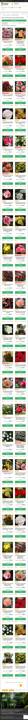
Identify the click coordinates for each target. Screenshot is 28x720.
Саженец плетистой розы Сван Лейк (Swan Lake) (20, 203)
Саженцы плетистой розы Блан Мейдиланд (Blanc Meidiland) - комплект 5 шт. (7, 639)
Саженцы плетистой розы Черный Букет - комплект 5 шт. (7, 529)
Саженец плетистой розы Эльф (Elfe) (20, 150)
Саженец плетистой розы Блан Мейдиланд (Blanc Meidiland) (7, 445)
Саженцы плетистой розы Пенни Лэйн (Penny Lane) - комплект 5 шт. (20, 529)
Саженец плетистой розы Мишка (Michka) (7, 418)
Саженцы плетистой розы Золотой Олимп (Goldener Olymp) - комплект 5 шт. (7, 502)
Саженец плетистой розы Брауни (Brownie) (20, 392)
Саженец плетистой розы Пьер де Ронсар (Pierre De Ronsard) (20, 95)
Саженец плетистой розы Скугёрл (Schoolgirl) (7, 392)
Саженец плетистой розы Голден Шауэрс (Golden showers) (20, 176)
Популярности (5, 24)
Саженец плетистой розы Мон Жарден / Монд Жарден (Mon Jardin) (7, 338)
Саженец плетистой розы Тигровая (7, 312)
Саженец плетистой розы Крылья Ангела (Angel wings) (20, 338)
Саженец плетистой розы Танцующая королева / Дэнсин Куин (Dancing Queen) (7, 230)
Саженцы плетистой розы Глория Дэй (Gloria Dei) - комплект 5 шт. (7, 611)
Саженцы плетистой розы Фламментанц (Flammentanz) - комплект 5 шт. (20, 557)
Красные (11, 690)
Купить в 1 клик (10, 52)
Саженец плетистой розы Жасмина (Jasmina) (7, 42)
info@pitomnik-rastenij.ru (16, 705)
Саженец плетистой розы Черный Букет (7, 365)
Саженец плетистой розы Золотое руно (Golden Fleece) (20, 123)
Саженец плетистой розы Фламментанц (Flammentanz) (20, 285)
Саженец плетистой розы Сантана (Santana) (20, 69)
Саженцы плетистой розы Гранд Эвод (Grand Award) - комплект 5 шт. (20, 611)
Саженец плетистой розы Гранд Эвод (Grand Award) (20, 365)
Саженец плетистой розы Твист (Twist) (7, 150)
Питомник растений (5, 712)
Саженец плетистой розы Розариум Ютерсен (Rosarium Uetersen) (20, 258)
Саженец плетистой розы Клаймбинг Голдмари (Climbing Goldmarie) (7, 258)
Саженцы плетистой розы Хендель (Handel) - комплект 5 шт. (7, 584)
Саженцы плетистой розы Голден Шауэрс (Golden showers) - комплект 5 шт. (20, 668)
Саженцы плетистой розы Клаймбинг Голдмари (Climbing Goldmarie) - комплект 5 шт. (7, 557)
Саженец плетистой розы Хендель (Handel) (7, 203)
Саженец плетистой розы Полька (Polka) (7, 69)
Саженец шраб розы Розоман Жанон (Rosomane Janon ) (20, 42)
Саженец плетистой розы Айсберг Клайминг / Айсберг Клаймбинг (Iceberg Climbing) (20, 446)
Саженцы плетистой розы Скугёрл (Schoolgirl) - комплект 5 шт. (20, 584)
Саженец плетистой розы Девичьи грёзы (7, 285)
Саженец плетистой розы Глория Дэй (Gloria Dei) (20, 312)
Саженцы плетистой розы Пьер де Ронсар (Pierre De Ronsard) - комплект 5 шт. (20, 474)
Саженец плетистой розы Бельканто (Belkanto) (7, 95)
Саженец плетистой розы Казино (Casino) (7, 473)
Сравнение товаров (7, 7)
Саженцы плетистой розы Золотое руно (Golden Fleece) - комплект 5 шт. (20, 639)
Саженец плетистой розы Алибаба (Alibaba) (7, 176)
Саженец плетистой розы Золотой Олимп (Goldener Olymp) (20, 230)
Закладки (17, 7)
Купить (7, 49)
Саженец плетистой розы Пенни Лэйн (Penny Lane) (7, 122)
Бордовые (5, 690)
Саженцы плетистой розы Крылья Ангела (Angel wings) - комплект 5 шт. (7, 667)
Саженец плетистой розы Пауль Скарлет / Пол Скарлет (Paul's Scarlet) (20, 418)
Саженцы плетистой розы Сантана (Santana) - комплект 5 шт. (20, 502)
